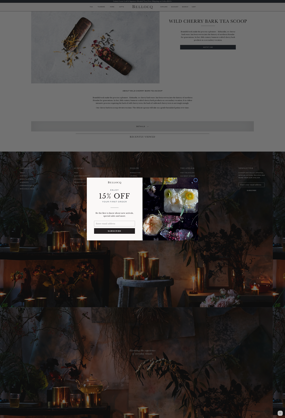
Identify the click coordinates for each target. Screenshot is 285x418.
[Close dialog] (195, 180)
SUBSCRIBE (114, 231)
